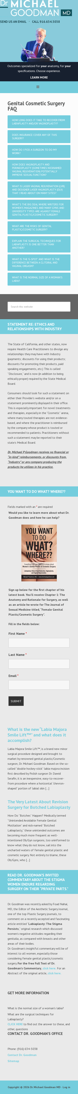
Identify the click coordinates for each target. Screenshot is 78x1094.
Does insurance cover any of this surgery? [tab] (34, 136)
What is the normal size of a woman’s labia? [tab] (37, 279)
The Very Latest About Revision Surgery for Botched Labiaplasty (39, 804)
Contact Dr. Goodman (22, 1055)
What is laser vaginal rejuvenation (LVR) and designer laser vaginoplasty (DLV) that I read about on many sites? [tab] (38, 189)
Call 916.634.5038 (46, 22)
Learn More (39, 77)
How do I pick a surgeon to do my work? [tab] (34, 151)
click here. (49, 968)
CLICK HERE (15, 1024)
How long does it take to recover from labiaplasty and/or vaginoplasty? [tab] (38, 121)
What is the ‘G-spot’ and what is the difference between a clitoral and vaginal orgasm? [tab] (36, 262)
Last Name (18, 654)
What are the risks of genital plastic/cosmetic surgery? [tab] (32, 227)
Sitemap (13, 1061)
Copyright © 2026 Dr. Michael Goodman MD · (35, 1087)
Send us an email (13, 22)
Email (14, 676)
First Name (18, 633)
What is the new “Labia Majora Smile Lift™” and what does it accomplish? (37, 734)
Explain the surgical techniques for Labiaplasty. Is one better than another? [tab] (36, 244)
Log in (66, 1087)
